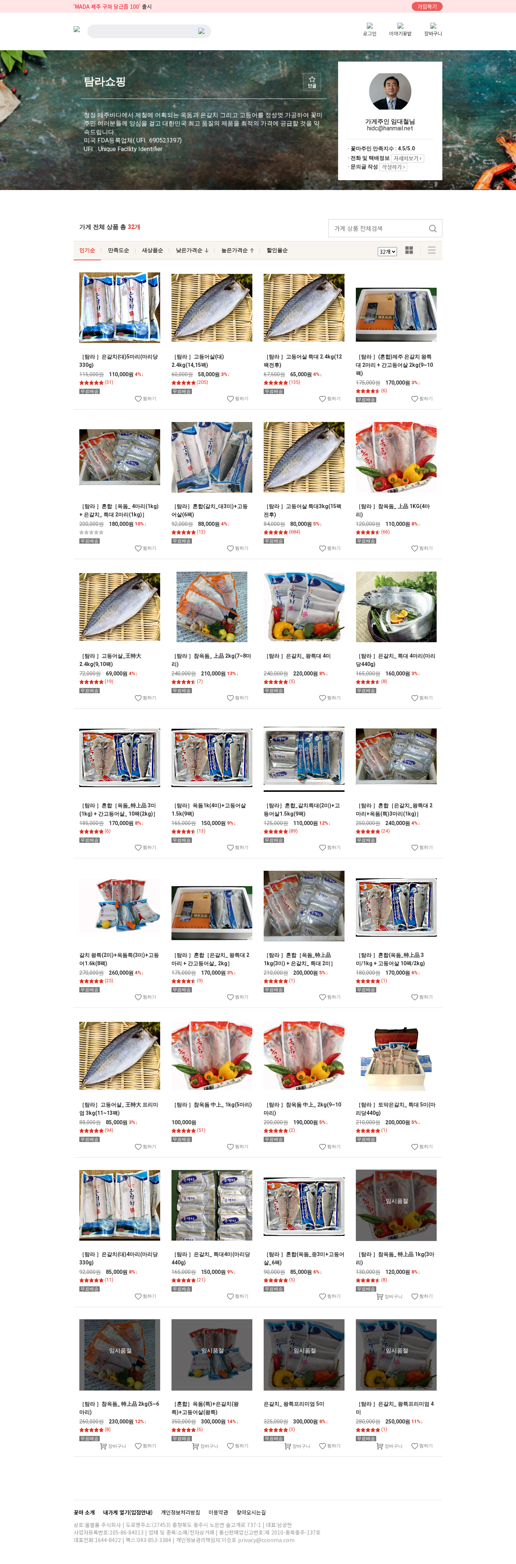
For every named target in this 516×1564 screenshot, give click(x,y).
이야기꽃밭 (400, 33)
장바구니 (433, 33)
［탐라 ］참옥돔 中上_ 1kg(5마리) (211, 1105)
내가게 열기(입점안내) (128, 1512)
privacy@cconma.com (266, 1540)
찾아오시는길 (251, 1512)
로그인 (370, 33)
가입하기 (427, 6)
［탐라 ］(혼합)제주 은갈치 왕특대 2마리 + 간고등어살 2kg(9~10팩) (394, 365)
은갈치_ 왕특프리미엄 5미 (294, 1404)
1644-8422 (108, 1540)
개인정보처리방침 (181, 1512)
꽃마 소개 (85, 1512)
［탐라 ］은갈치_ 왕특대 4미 (297, 656)
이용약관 (219, 1512)
